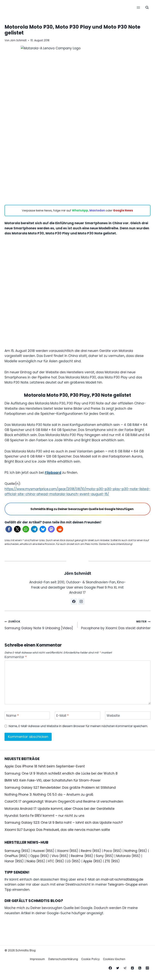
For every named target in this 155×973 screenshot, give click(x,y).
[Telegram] (125, 968)
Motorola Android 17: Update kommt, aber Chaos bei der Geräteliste (60, 808)
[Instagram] (147, 968)
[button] (8, 529)
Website (113, 716)
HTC (51, 861)
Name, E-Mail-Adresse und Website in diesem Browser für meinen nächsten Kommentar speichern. (78, 726)
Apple (87, 861)
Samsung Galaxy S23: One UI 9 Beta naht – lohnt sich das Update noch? (64, 822)
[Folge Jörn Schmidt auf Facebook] (74, 601)
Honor (9, 861)
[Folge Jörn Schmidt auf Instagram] (81, 601)
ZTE (107, 861)
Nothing (130, 851)
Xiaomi (62, 851)
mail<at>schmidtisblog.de (122, 879)
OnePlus (11, 856)
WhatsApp (80, 210)
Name (12, 716)
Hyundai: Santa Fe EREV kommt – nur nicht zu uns (44, 815)
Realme (77, 856)
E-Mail (62, 716)
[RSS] (140, 968)
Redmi (86, 851)
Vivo (55, 856)
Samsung (12, 851)
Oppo (34, 856)
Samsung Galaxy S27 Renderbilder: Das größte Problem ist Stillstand (60, 787)
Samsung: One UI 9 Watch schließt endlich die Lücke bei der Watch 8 (61, 773)
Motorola (123, 856)
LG (69, 861)
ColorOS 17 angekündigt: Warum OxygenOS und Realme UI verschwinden (64, 801)
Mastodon (97, 210)
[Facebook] (110, 968)
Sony (100, 856)
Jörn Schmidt (18, 40)
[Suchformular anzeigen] (147, 7)
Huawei (39, 851)
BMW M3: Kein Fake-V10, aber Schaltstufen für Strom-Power (53, 780)
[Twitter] (118, 968)
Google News (123, 210)
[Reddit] (132, 968)
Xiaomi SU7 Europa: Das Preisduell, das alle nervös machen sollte (57, 829)
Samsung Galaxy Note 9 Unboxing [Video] (39, 625)
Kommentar (16, 657)
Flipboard (53, 472)
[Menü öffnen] (138, 7)
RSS (25, 851)
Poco (108, 851)
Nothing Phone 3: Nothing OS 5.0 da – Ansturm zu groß (49, 794)
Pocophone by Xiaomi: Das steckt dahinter (115, 625)
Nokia (30, 861)
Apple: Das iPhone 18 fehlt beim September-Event (45, 766)
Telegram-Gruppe (123, 884)
